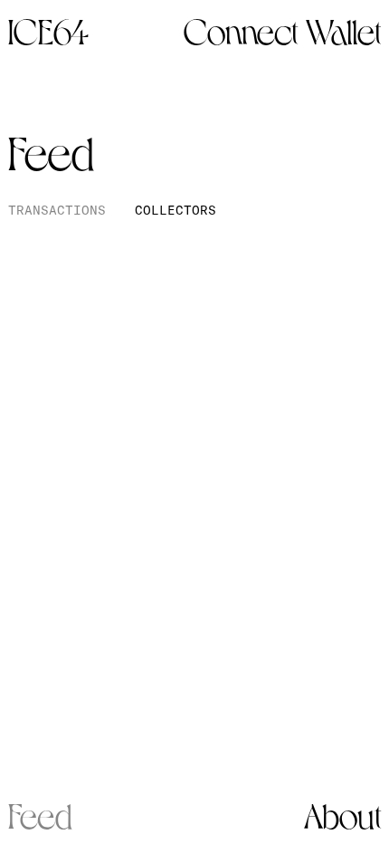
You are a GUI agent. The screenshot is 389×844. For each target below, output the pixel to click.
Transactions (57, 209)
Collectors (175, 209)
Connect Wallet (282, 29)
